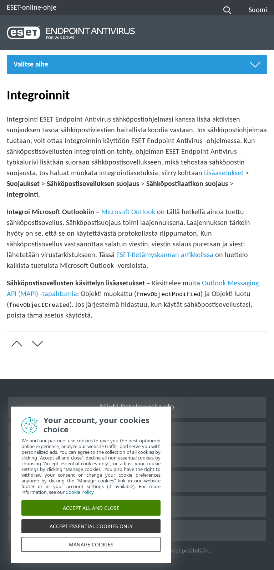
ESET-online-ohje (31, 7)
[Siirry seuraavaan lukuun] (36, 343)
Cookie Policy (79, 492)
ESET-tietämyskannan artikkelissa (164, 255)
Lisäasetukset (224, 173)
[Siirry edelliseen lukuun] (15, 343)
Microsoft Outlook (128, 212)
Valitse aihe (31, 64)
